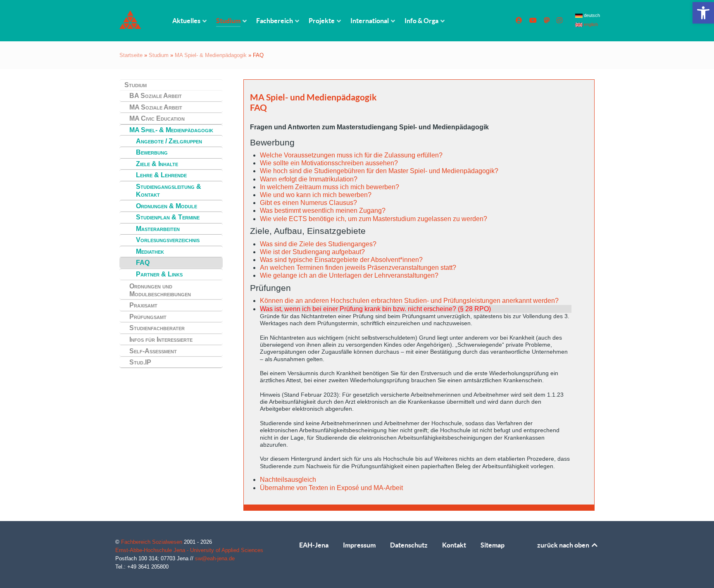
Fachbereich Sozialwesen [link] (152, 542)
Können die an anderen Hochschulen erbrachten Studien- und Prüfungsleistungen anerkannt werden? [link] (409, 300)
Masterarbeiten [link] (158, 228)
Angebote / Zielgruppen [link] (169, 141)
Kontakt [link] (454, 545)
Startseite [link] (131, 55)
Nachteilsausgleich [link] (288, 479)
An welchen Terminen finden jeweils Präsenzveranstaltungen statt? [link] (358, 267)
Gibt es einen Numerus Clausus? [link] (308, 202)
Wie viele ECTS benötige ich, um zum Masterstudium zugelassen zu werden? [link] (373, 218)
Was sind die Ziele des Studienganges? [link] (318, 244)
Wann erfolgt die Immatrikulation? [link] (308, 179)
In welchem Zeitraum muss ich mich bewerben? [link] (329, 186)
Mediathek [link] (150, 251)
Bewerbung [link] (152, 152)
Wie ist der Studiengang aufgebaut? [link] (312, 251)
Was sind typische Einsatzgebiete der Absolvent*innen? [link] (341, 259)
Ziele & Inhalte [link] (157, 163)
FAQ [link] (143, 262)
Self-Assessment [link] (153, 351)
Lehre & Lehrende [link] (161, 175)
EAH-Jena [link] (313, 545)
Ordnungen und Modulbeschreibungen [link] (160, 290)
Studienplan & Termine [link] (168, 217)
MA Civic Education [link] (157, 118)
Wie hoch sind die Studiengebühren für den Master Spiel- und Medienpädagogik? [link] (379, 170)
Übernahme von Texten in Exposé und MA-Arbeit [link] (331, 487)
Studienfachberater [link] (157, 327)
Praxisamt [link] (143, 305)
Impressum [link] (359, 545)
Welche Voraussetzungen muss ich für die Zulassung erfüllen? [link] (351, 155)
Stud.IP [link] (140, 362)
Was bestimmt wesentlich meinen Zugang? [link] (323, 210)
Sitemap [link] (493, 545)
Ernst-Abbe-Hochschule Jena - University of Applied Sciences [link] (189, 550)
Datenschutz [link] (409, 545)
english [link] (590, 24)
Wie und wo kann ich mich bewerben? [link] (315, 194)
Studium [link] (159, 55)
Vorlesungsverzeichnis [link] (168, 239)
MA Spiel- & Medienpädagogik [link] (211, 55)
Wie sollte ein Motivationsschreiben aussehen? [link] (329, 163)
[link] (703, 13)
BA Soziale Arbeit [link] (155, 95)
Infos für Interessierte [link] (161, 339)
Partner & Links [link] (159, 274)
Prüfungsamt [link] (148, 316)
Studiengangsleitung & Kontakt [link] (168, 190)
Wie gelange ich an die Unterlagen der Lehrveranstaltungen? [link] (349, 275)
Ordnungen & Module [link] (166, 205)
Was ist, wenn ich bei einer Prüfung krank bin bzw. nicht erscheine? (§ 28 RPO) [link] (375, 308)
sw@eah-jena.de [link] (215, 558)
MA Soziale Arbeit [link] (155, 107)
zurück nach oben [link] (563, 545)
